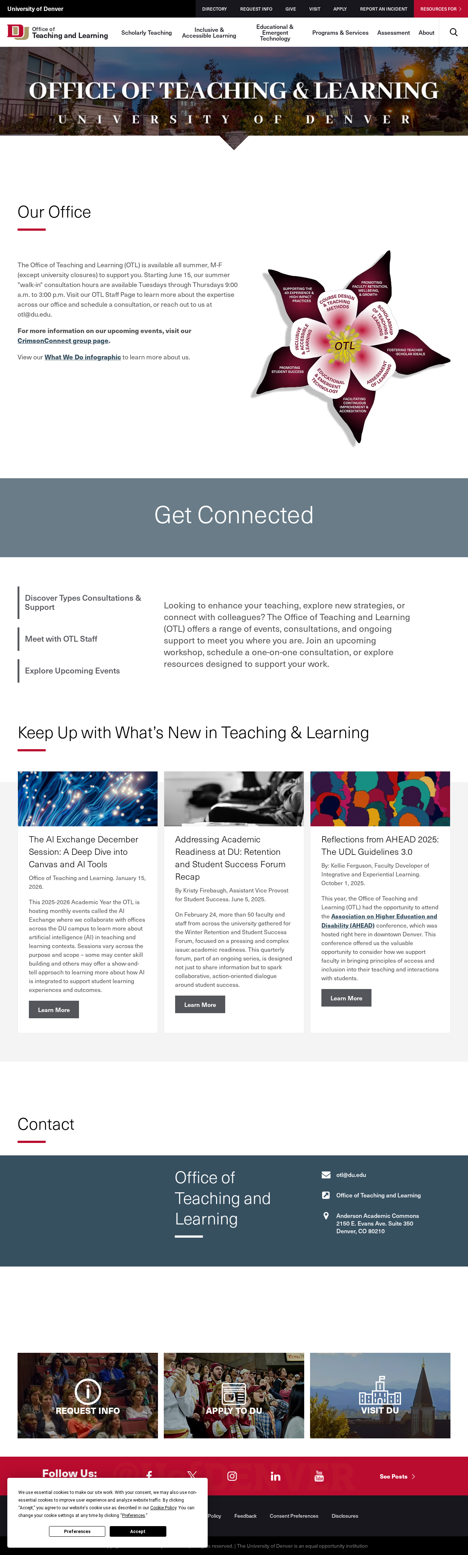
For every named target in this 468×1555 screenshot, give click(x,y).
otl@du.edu (351, 1174)
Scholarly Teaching (146, 32)
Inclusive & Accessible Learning (209, 32)
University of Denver (35, 8)
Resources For (438, 9)
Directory (214, 9)
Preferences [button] (133, 1515)
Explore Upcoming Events (72, 670)
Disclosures (345, 1515)
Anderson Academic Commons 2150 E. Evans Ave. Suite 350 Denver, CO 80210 (377, 1223)
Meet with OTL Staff (61, 638)
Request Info (256, 9)
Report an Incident (383, 9)
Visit (314, 9)
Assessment (393, 32)
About (426, 32)
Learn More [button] (54, 1009)
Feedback (245, 1515)
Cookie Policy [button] (163, 1507)
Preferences (77, 1531)
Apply (340, 9)
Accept (138, 1531)
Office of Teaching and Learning (378, 1195)
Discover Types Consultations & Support (83, 602)
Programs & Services (340, 32)
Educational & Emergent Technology (275, 32)
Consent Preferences (294, 1515)
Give (291, 9)
